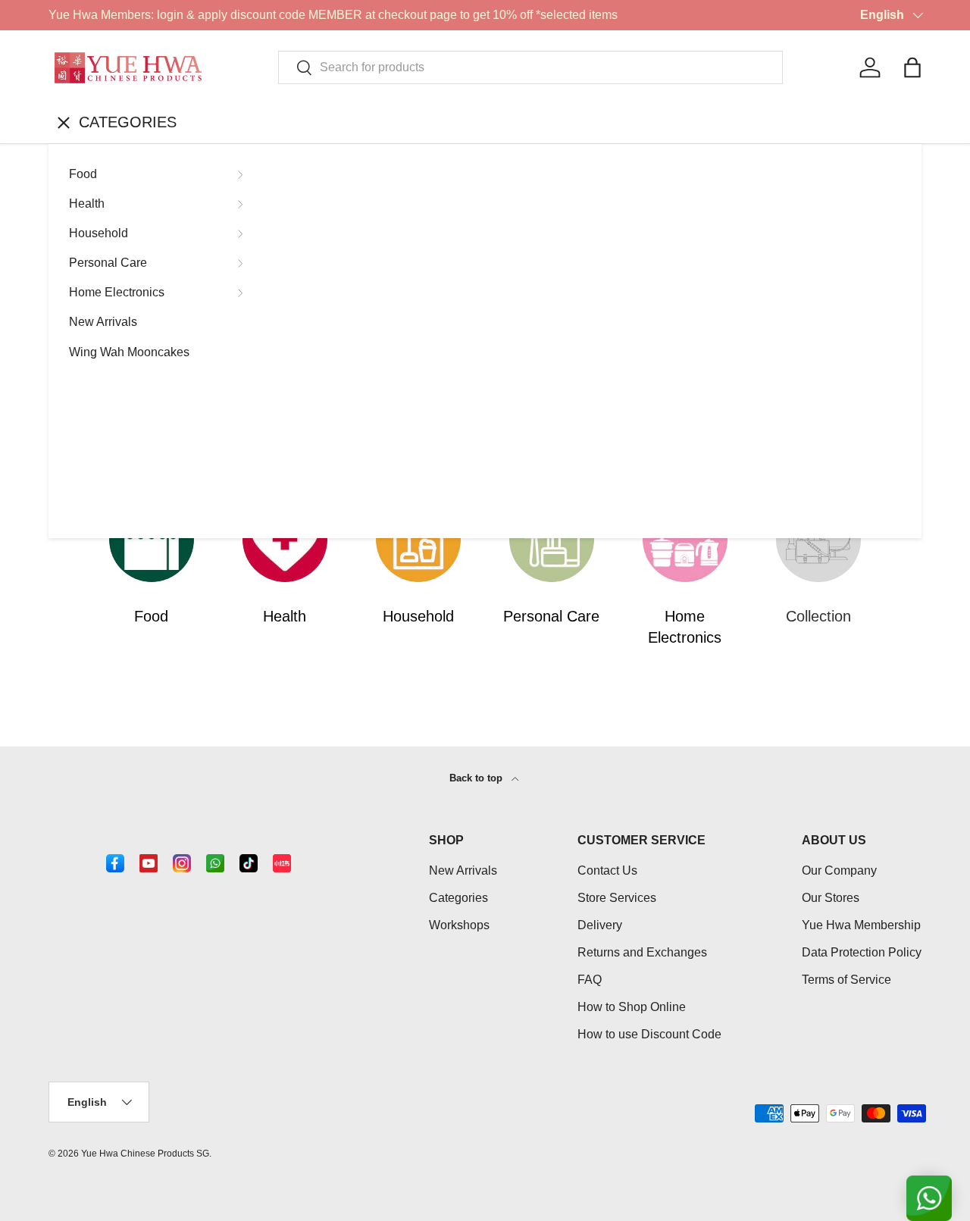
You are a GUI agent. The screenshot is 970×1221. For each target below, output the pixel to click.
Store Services (616, 897)
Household (98, 233)
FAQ (589, 979)
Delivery (599, 925)
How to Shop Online (631, 1006)
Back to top (477, 778)
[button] (912, 67)
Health (87, 203)
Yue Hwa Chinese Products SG (145, 1153)
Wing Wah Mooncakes (129, 352)
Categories (458, 897)
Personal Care (108, 262)
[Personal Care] (551, 539)
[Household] (418, 539)
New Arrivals (103, 321)
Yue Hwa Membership (861, 925)
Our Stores (830, 897)
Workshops (459, 925)
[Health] (284, 539)
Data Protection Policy (862, 952)
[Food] (151, 539)
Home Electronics (116, 292)
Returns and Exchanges (642, 952)
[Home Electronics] (685, 539)
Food (83, 173)
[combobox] (530, 67)
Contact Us (607, 870)
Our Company (839, 870)
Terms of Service (846, 979)
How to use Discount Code (649, 1034)
